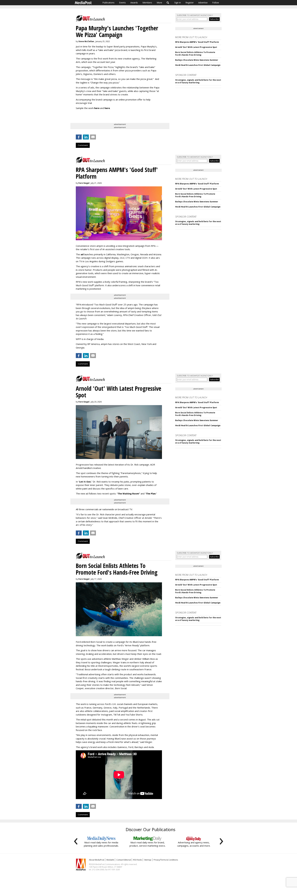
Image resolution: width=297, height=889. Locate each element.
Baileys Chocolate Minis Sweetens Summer (196, 60)
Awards (134, 2)
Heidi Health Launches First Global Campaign (197, 65)
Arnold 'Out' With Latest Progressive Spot (196, 47)
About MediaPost (96, 860)
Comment (83, 145)
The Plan (151, 493)
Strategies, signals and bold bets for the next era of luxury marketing (198, 81)
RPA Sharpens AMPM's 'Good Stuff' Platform (197, 42)
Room (136, 493)
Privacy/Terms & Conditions (166, 860)
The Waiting (125, 493)
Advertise (203, 2)
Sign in (177, 2)
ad (82, 254)
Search (167, 2)
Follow (215, 2)
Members (147, 2)
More (159, 2)
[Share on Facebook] (79, 137)
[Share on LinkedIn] (86, 137)
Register (189, 2)
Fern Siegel (83, 183)
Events (122, 2)
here (96, 108)
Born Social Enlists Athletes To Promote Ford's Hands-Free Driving (195, 53)
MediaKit (110, 860)
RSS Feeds (137, 860)
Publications (108, 2)
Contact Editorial (123, 860)
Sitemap (147, 860)
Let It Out (85, 481)
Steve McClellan (86, 41)
